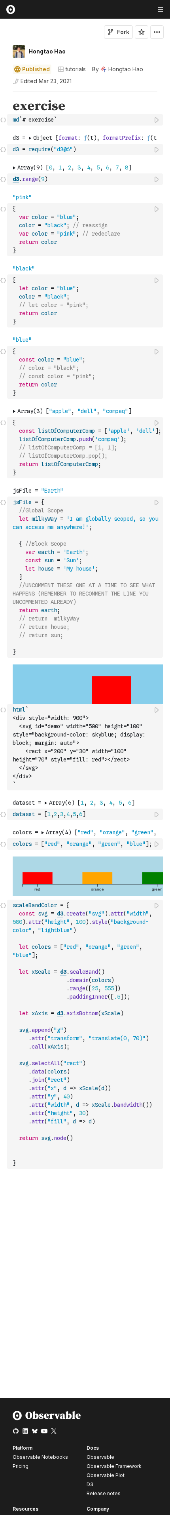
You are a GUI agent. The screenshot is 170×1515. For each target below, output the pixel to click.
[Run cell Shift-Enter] (157, 120)
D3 (90, 1484)
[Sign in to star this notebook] (141, 32)
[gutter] (4, 112)
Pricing (20, 1466)
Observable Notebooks (40, 1457)
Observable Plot (106, 1475)
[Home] (47, 1419)
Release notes (104, 1493)
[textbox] (86, 120)
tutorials (76, 69)
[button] (3, 95)
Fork (123, 32)
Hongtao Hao (47, 51)
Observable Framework (114, 1466)
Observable (100, 1457)
